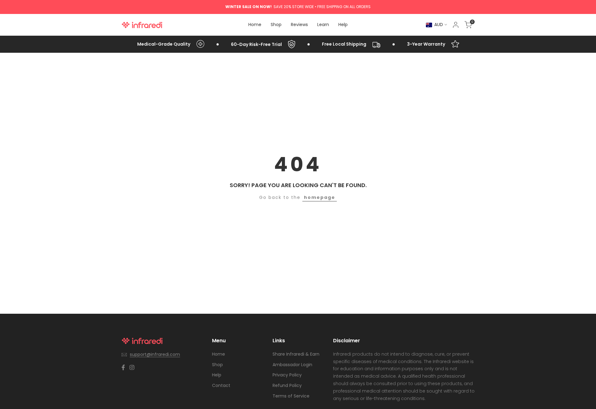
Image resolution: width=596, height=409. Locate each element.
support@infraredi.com (155, 354)
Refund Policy (287, 385)
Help (216, 375)
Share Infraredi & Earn (296, 354)
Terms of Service (291, 396)
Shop (217, 365)
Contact (221, 385)
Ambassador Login (292, 365)
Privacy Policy (287, 375)
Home (218, 354)
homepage (319, 197)
